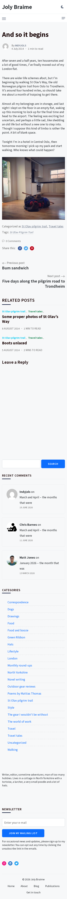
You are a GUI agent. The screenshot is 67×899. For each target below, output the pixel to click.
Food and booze (18, 630)
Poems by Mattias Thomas (24, 693)
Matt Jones (27, 557)
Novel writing (16, 679)
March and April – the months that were (38, 500)
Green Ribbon (16, 637)
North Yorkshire (18, 672)
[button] (4, 18)
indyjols (25, 492)
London (12, 658)
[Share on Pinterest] (32, 248)
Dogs (11, 609)
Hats (10, 644)
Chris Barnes (28, 524)
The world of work (19, 721)
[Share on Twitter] (26, 248)
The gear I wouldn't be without (28, 714)
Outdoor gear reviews (21, 686)
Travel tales (56, 226)
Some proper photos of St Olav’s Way (30, 319)
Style (11, 707)
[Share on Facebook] (20, 248)
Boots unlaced (14, 342)
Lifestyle (13, 651)
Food (11, 623)
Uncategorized (17, 742)
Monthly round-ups (20, 665)
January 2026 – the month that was (39, 565)
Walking (13, 749)
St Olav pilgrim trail (34, 226)
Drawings (13, 616)
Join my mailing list (23, 833)
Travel (11, 728)
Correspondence (18, 602)
